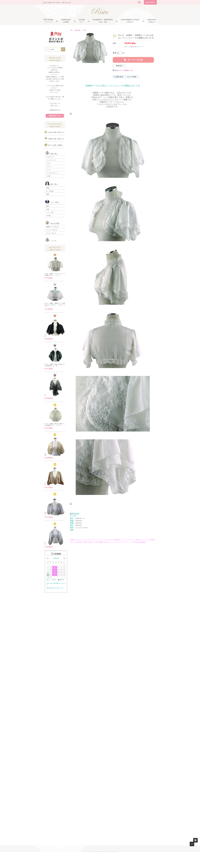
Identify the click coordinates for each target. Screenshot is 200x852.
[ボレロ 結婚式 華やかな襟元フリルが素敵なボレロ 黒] (55, 355)
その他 (48, 176)
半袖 (84, 30)
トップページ (48, 22)
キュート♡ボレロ (51, 230)
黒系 (47, 206)
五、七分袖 (49, 191)
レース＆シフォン (51, 173)
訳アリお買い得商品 (55, 145)
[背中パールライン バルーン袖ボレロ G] (55, 506)
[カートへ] (195, 840)
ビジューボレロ (51, 233)
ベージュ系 (49, 212)
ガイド (82, 22)
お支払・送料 (103, 22)
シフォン (49, 166)
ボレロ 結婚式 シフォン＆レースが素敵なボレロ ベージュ (54, 274)
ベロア (48, 163)
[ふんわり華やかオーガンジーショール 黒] (55, 387)
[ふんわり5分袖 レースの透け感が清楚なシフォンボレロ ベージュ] (55, 446)
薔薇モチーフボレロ (52, 227)
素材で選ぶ (54, 154)
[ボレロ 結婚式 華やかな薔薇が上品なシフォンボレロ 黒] (55, 327)
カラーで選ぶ (54, 202)
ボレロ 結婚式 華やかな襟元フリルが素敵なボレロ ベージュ (54, 424)
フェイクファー (51, 160)
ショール (53, 241)
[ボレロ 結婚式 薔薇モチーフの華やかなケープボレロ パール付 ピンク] (55, 294)
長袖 (47, 194)
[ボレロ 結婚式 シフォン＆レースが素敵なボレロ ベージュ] (55, 264)
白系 (47, 209)
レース (48, 170)
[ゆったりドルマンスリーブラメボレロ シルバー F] (55, 536)
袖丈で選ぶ (78, 30)
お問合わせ (151, 22)
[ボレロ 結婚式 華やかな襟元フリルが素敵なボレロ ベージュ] (55, 415)
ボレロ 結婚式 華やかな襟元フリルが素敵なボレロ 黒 (54, 365)
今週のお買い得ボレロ (56, 139)
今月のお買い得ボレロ (56, 132)
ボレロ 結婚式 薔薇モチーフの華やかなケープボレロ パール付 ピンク (54, 305)
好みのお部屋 (54, 223)
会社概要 (66, 22)
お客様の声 (130, 22)
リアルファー (50, 157)
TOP (71, 30)
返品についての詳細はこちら (124, 70)
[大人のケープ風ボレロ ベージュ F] (55, 476)
